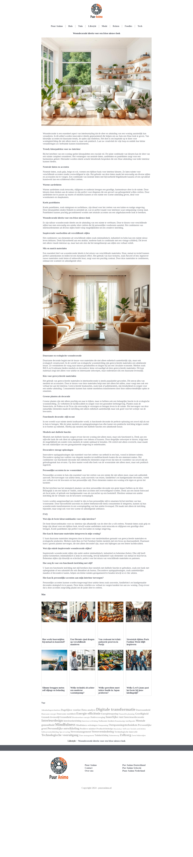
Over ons (89, 771)
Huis (70, 26)
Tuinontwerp (114, 735)
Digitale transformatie (115, 709)
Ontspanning (103, 725)
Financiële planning (127, 714)
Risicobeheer (118, 729)
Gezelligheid (141, 713)
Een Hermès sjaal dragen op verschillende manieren (82, 642)
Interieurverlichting (90, 721)
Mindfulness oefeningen (86, 725)
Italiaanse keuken (106, 721)
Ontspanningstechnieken (123, 724)
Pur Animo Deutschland (134, 765)
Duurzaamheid (143, 710)
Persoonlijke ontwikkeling (63, 728)
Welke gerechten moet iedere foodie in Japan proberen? (109, 690)
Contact (88, 768)
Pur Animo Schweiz (131, 768)
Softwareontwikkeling (50, 732)
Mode (104, 26)
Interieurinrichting (72, 720)
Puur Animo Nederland (133, 771)
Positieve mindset (88, 729)
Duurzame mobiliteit (66, 714)
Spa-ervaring (64, 732)
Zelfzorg (125, 735)
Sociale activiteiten (138, 729)
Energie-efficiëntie (88, 713)
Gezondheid (65, 717)
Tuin (80, 26)
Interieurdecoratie (134, 717)
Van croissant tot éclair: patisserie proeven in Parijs (109, 642)
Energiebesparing (109, 713)
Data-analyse (88, 709)
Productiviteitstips (104, 729)
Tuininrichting (101, 735)
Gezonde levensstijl (50, 717)
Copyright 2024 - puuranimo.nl (96, 788)
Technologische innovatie (125, 732)
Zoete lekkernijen (139, 735)
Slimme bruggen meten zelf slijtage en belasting (53, 689)
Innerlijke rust (115, 716)
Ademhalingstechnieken (50, 710)
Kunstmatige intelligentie (125, 721)
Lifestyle (92, 26)
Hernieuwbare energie (81, 717)
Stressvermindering (103, 731)
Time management (86, 735)
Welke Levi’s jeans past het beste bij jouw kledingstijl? (138, 690)
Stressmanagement (81, 731)
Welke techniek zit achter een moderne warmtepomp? (82, 690)
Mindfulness (65, 724)
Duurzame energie (48, 714)
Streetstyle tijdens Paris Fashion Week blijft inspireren (138, 642)
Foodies (128, 26)
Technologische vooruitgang (59, 735)
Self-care (126, 729)
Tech (140, 26)
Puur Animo (57, 26)
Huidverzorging (97, 717)
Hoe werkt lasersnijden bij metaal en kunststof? (53, 640)
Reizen (116, 26)
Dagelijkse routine (71, 709)
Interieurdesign (52, 720)
